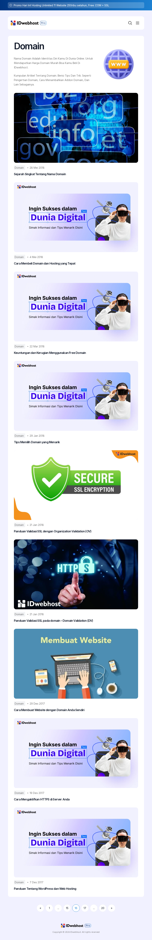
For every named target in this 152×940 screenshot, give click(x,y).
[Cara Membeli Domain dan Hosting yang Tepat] (76, 217)
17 (85, 908)
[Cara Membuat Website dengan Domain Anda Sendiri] (76, 664)
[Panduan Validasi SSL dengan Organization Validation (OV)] (76, 485)
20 (102, 908)
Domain (19, 167)
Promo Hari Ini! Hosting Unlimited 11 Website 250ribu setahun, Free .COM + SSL (61, 5)
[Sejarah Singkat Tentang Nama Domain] (76, 128)
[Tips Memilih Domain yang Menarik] (76, 396)
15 (67, 908)
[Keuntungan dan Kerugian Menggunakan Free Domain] (76, 306)
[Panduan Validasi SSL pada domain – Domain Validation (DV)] (76, 574)
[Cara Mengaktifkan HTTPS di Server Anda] (76, 753)
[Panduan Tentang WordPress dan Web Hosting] (76, 842)
